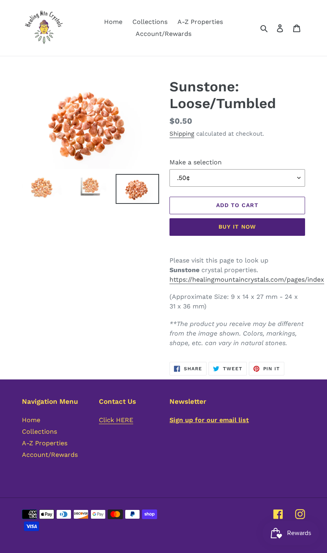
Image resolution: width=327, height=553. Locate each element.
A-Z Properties (44, 443)
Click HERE (116, 420)
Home (31, 420)
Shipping (181, 133)
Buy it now (237, 226)
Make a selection (195, 162)
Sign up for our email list (209, 420)
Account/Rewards (50, 454)
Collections (39, 431)
